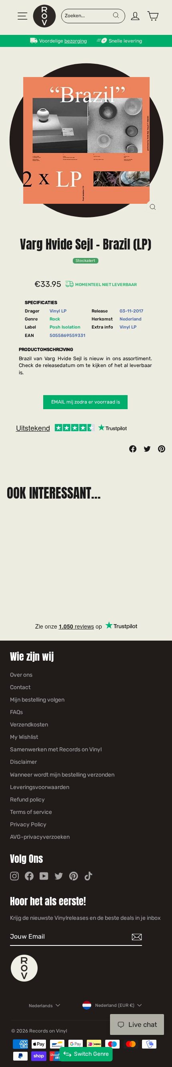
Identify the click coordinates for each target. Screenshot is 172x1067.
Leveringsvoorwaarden (39, 787)
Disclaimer (23, 762)
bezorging (75, 41)
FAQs (16, 712)
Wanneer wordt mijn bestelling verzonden (62, 774)
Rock (55, 319)
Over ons (21, 674)
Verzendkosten (29, 724)
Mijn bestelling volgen (37, 699)
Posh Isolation (65, 327)
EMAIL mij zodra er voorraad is (85, 402)
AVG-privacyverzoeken (40, 837)
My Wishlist (24, 737)
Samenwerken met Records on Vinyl (56, 749)
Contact (20, 687)
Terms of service (31, 812)
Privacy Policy (28, 824)
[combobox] (88, 15)
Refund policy (27, 799)
